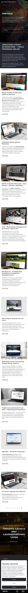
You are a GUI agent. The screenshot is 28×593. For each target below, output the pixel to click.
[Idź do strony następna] (19, 508)
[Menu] (26, 2)
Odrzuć (14, 583)
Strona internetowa (7, 454)
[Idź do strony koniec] (21, 508)
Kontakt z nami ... (14, 541)
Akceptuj (14, 587)
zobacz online (5, 114)
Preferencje (14, 579)
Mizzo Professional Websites (8, 1)
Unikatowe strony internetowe (11, 46)
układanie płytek (19, 146)
